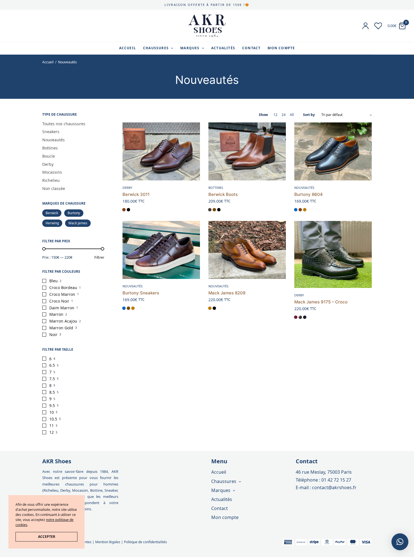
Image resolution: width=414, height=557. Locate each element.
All (292, 115)
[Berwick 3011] (161, 151)
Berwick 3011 (136, 194)
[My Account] (365, 26)
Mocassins (52, 172)
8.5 (52, 392)
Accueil (127, 48)
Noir (53, 334)
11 (51, 425)
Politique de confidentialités (145, 542)
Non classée (53, 188)
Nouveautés (53, 139)
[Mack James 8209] (247, 250)
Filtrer (99, 257)
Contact (251, 48)
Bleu (53, 280)
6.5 (52, 365)
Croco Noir (59, 301)
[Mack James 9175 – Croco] (333, 254)
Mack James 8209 (227, 293)
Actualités (223, 48)
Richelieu (51, 180)
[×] (399, 541)
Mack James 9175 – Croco (321, 302)
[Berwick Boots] (247, 151)
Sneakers (50, 131)
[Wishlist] (378, 26)
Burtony (74, 213)
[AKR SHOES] (207, 26)
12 (51, 432)
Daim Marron (61, 307)
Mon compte (281, 48)
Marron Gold (61, 327)
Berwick (52, 213)
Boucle (48, 156)
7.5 (52, 378)
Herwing (52, 223)
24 (284, 115)
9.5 (52, 405)
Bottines (50, 148)
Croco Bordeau (63, 287)
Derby (48, 164)
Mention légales (107, 542)
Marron (56, 314)
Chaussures (156, 48)
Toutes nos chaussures (63, 123)
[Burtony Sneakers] (161, 250)
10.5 (53, 419)
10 (51, 412)
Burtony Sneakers (141, 293)
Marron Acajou (63, 321)
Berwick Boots (223, 194)
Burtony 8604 (308, 194)
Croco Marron (62, 294)
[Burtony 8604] (333, 151)
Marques (189, 48)
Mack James (77, 223)
